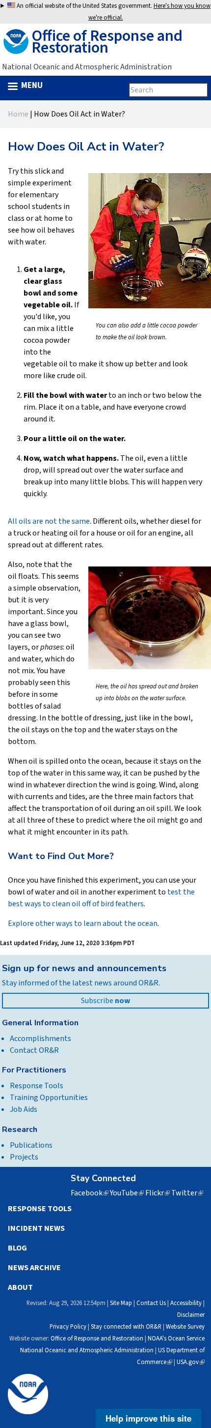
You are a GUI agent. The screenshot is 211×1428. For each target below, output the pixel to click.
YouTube (127, 1193)
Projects (24, 1157)
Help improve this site (148, 1418)
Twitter (187, 1193)
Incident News (36, 1228)
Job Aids (23, 1109)
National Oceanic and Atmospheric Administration (87, 1350)
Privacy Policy (68, 1326)
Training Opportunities (49, 1097)
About (20, 1287)
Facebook (89, 1193)
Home (18, 114)
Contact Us (151, 1303)
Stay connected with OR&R (126, 1326)
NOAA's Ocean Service (176, 1338)
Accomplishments (40, 1038)
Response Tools (36, 1085)
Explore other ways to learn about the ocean (83, 923)
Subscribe (105, 1000)
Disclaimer (191, 1314)
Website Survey (185, 1326)
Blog (17, 1248)
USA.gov (191, 1362)
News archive (34, 1267)
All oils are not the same (49, 521)
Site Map (121, 1303)
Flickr (157, 1193)
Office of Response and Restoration (97, 1338)
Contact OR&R (34, 1050)
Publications (31, 1145)
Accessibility (186, 1303)
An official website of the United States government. (113, 11)
